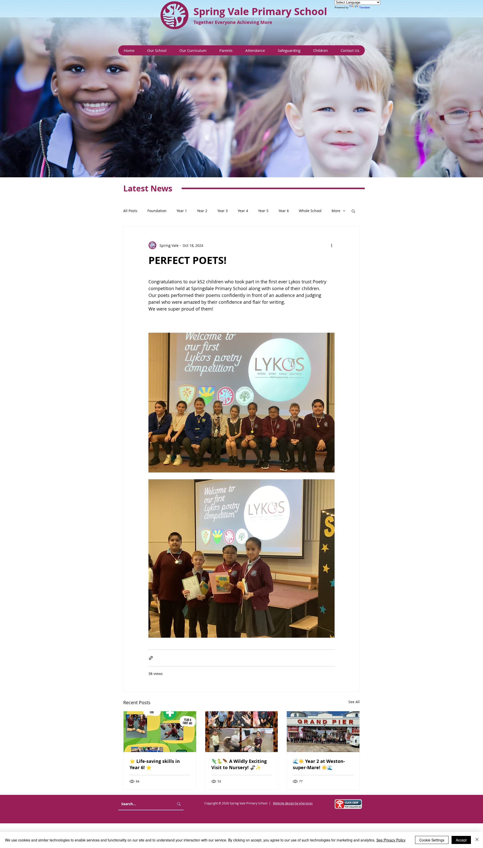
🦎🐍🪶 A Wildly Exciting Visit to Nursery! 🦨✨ (239, 764)
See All (354, 701)
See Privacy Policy (391, 839)
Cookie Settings (431, 839)
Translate (364, 7)
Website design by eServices (293, 803)
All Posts (130, 210)
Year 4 (243, 210)
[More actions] (332, 245)
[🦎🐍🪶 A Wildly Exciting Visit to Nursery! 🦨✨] (241, 731)
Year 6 (283, 210)
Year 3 (222, 210)
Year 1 (182, 210)
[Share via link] (150, 658)
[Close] (477, 840)
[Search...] (179, 804)
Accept (461, 839)
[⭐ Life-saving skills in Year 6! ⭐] (160, 731)
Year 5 (263, 210)
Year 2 (202, 210)
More (336, 210)
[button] (157, 50)
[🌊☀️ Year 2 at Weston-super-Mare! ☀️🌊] (323, 731)
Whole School (310, 210)
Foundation (157, 210)
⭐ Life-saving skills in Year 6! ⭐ (155, 764)
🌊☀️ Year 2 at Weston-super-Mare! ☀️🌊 (319, 764)
